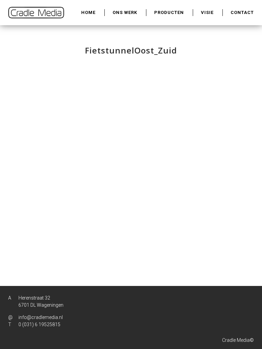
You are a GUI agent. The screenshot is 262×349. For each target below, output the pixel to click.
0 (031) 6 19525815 (39, 324)
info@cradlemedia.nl (40, 317)
